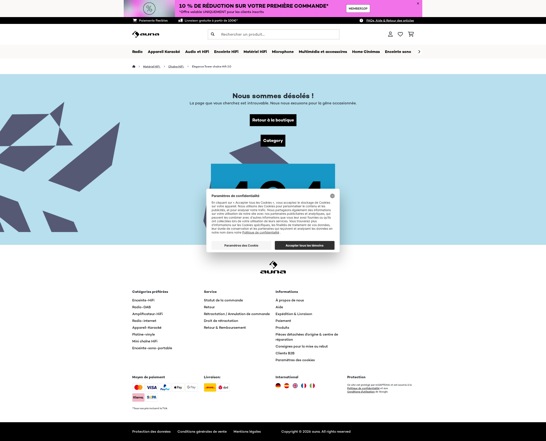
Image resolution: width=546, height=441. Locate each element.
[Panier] (411, 34)
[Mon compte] (390, 34)
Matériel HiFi (152, 66)
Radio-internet (144, 320)
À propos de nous (290, 300)
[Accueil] (137, 66)
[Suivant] (419, 52)
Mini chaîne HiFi (144, 341)
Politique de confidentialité (363, 388)
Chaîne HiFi (176, 66)
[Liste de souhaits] (400, 34)
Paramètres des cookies (295, 360)
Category (273, 140)
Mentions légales (247, 431)
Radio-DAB (141, 307)
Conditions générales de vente (202, 431)
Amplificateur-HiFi (147, 314)
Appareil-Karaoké (146, 327)
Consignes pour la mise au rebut (302, 346)
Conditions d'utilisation (361, 391)
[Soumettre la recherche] (212, 34)
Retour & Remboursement (225, 327)
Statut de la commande (223, 300)
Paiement (283, 320)
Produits (282, 327)
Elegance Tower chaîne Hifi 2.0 (211, 66)
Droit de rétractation (221, 320)
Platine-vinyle (143, 334)
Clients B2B (285, 353)
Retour (209, 307)
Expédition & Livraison (294, 314)
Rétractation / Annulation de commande (237, 314)
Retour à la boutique (273, 120)
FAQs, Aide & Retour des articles (390, 20)
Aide (279, 307)
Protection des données (151, 431)
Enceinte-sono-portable (152, 348)
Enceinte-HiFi (143, 300)
